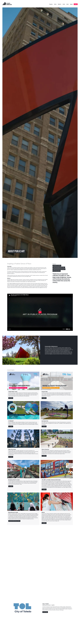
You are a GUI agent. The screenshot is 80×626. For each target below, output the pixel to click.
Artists (55, 4)
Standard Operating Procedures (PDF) (58, 267)
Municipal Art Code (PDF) (56, 265)
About (67, 4)
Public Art (59, 4)
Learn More (10, 426)
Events (64, 4)
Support (71, 4)
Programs (51, 4)
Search (75, 4)
